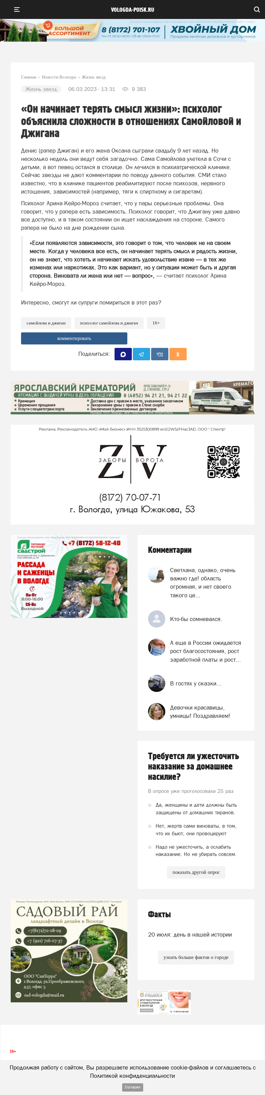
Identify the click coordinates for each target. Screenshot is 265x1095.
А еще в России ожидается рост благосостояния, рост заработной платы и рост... (205, 651)
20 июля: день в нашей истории (190, 934)
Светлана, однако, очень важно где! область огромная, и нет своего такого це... (202, 583)
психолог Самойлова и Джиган (109, 323)
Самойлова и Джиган (46, 323)
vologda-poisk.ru (132, 10)
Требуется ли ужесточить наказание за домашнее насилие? (193, 766)
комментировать (74, 338)
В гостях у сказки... (196, 683)
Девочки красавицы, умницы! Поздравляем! (200, 711)
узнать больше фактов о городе (196, 957)
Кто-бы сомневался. (196, 619)
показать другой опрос (196, 872)
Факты (159, 915)
